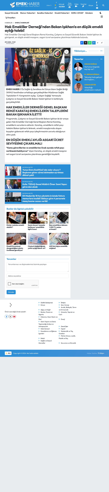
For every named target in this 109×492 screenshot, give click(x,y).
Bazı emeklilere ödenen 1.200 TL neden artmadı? (58, 227)
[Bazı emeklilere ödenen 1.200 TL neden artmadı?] (59, 217)
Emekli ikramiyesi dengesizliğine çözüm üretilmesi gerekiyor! (15, 248)
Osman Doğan (90, 64)
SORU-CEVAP (77, 13)
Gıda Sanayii (45, 329)
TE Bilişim (101, 353)
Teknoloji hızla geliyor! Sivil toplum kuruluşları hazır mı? (93, 78)
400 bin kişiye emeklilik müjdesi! (58, 247)
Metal (43, 338)
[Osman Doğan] (78, 66)
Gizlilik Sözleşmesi (47, 303)
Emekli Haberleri (62, 13)
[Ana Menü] (101, 16)
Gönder (11, 292)
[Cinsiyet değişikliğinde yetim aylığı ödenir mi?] (37, 238)
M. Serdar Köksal (91, 74)
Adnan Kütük (90, 85)
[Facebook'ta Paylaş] (81, 43)
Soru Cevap (65, 305)
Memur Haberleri (27, 13)
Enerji (63, 319)
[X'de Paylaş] (85, 43)
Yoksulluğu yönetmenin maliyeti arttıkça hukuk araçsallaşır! (92, 88)
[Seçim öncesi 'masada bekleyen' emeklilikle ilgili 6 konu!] (37, 217)
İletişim (63, 303)
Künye (43, 305)
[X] (10, 316)
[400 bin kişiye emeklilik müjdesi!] (59, 238)
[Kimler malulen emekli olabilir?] (16, 217)
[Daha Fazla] (94, 43)
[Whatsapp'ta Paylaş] (90, 43)
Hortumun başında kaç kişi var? (91, 68)
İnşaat (63, 329)
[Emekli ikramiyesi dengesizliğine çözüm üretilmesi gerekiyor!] (16, 238)
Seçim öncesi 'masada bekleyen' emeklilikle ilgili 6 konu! (36, 227)
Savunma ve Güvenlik (68, 343)
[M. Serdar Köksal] (78, 76)
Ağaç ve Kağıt (45, 310)
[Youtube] (14, 316)
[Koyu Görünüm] (100, 13)
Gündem (89, 13)
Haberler (8, 23)
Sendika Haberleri (45, 13)
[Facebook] (6, 316)
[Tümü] (101, 51)
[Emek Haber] (25, 5)
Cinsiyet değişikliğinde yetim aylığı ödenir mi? (36, 247)
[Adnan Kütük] (78, 87)
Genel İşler (64, 326)
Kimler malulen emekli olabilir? (15, 226)
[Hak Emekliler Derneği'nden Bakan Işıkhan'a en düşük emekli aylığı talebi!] (37, 67)
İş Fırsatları (10, 17)
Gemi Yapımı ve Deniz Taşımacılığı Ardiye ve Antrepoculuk (47, 324)
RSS (9, 353)
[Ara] (103, 5)
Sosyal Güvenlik (11, 13)
